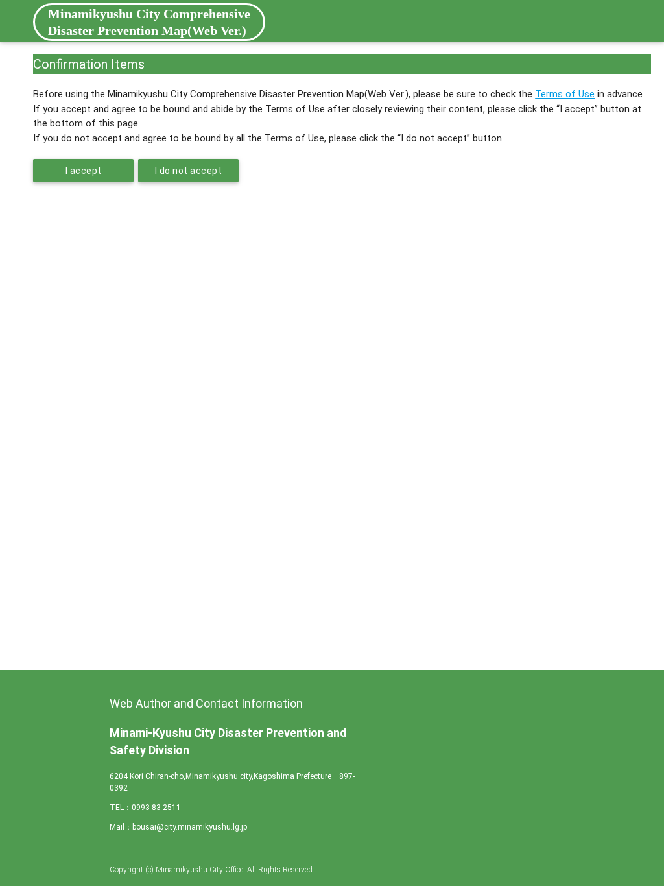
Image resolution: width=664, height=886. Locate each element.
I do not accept (188, 170)
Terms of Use (565, 94)
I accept (83, 170)
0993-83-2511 (156, 807)
